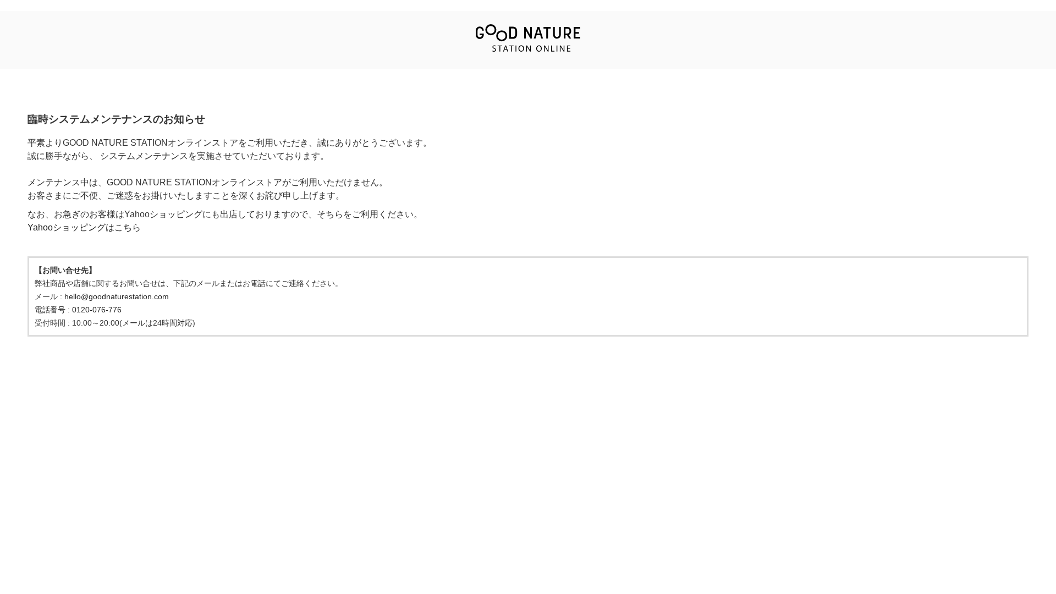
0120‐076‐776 (97, 309)
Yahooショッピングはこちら (84, 227)
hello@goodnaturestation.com (116, 296)
